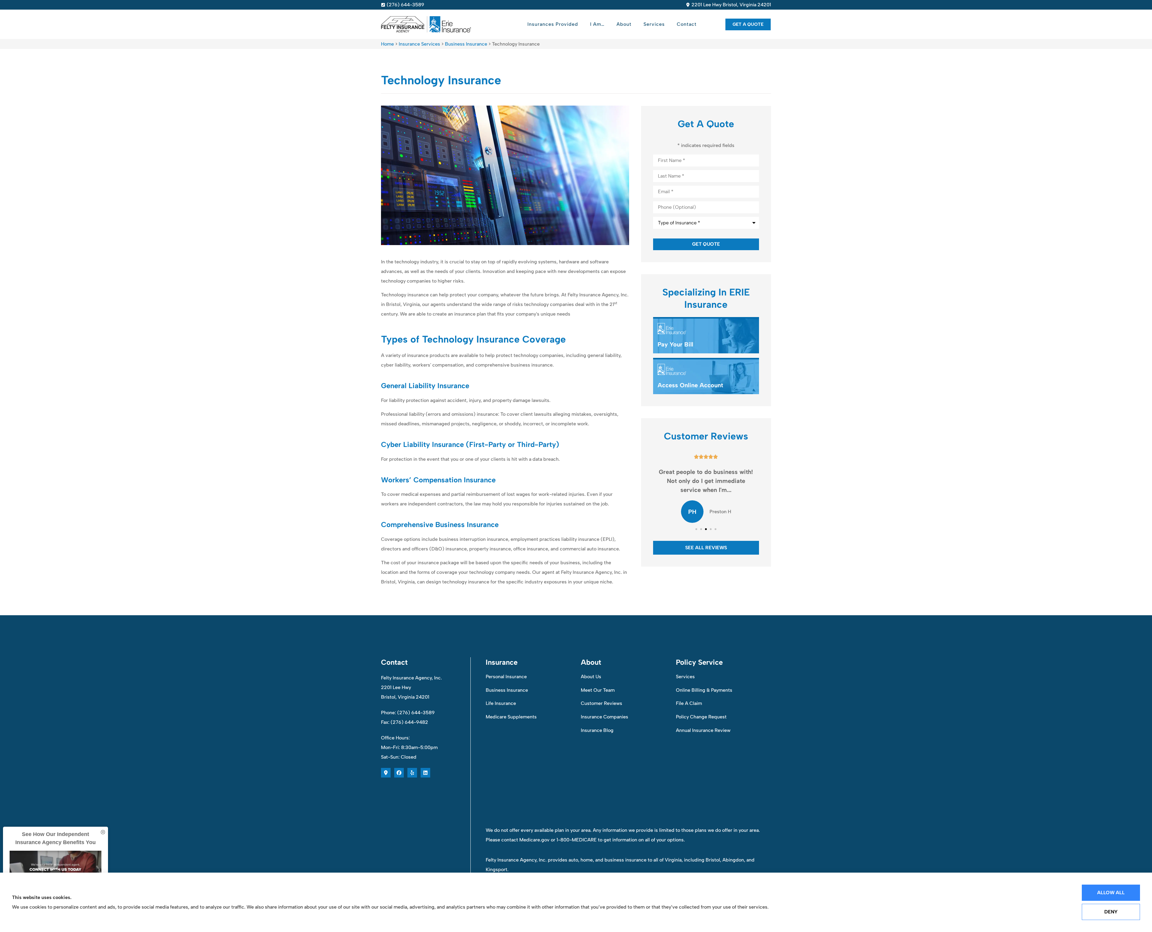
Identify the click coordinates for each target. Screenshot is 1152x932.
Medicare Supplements (511, 717)
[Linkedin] (425, 773)
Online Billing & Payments (704, 690)
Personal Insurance (506, 676)
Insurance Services (419, 44)
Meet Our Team (598, 690)
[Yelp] (412, 773)
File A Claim (689, 703)
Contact (687, 24)
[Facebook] (399, 773)
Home (387, 44)
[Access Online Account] (706, 376)
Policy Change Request (701, 717)
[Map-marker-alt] (386, 773)
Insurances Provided (552, 24)
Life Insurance (501, 703)
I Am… (597, 24)
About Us (591, 676)
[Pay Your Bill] (706, 336)
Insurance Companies (604, 717)
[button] (696, 529)
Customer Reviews (601, 703)
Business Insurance (466, 44)
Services (654, 24)
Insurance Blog (597, 730)
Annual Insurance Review (703, 730)
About (624, 24)
